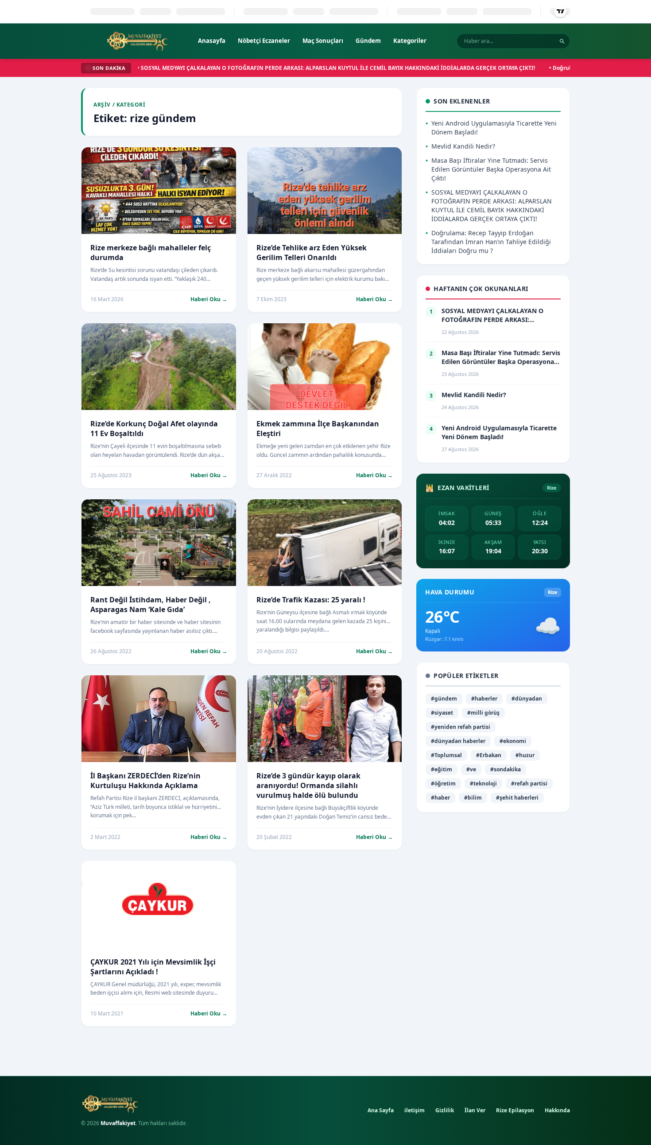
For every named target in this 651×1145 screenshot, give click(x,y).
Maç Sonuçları (322, 41)
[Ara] (562, 41)
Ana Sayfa (381, 1110)
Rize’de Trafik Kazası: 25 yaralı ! (310, 600)
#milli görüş (483, 712)
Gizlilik (444, 1110)
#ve (471, 769)
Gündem (368, 41)
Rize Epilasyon (515, 1110)
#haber (440, 797)
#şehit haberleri (517, 797)
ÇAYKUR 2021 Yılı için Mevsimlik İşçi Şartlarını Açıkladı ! (153, 967)
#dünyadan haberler (458, 741)
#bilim (473, 797)
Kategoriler (409, 41)
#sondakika (505, 769)
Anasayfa (211, 41)
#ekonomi (513, 741)
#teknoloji (483, 783)
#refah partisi (529, 783)
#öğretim (443, 783)
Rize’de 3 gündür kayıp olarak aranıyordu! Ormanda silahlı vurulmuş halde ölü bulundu (308, 785)
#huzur (525, 755)
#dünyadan (527, 698)
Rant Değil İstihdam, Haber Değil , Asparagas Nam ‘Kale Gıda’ (150, 604)
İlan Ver (475, 1110)
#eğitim (441, 769)
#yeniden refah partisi (460, 727)
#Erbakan (488, 755)
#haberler (484, 698)
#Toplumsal (446, 755)
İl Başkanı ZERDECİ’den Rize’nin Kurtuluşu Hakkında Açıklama (145, 780)
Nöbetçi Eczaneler (264, 41)
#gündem (444, 698)
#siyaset (442, 712)
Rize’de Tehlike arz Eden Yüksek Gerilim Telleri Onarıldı (311, 252)
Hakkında (557, 1110)
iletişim (414, 1110)
